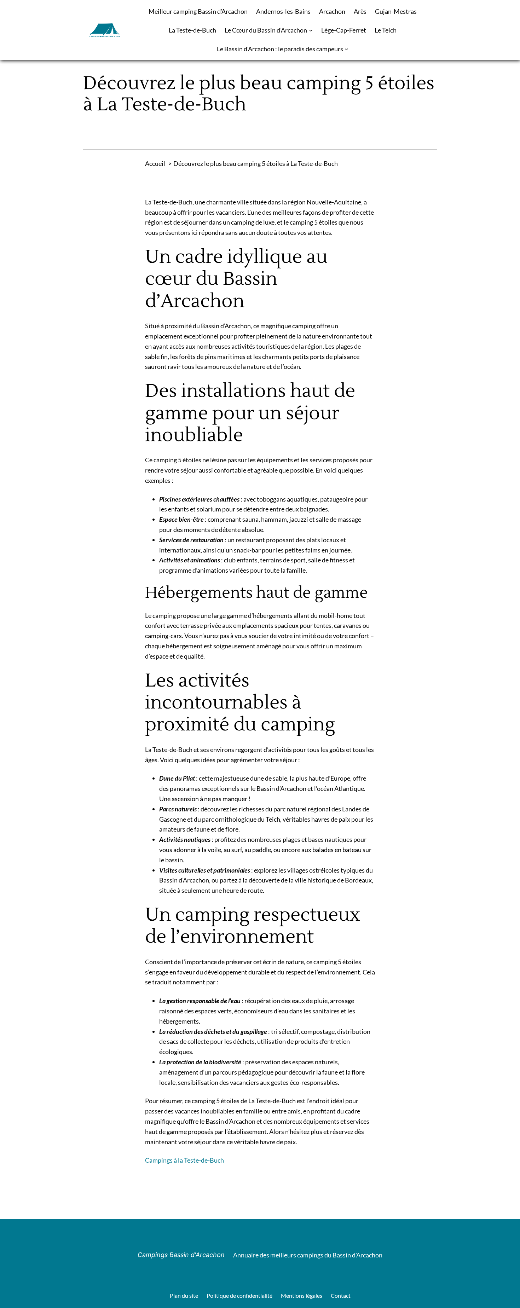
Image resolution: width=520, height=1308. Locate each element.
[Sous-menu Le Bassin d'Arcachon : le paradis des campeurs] (346, 49)
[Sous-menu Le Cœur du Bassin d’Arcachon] (311, 30)
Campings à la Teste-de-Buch (184, 1160)
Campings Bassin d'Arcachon (181, 1254)
